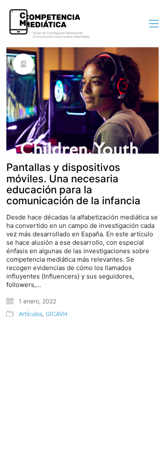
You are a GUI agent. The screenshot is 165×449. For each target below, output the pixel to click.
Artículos (30, 313)
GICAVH (56, 313)
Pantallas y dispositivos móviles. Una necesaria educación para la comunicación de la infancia (73, 184)
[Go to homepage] (48, 23)
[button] (154, 24)
